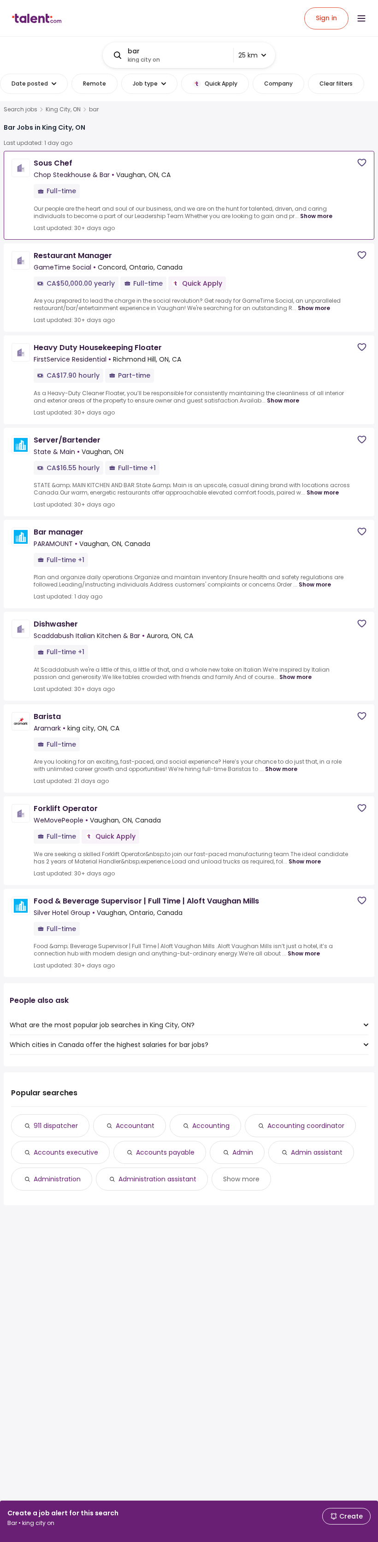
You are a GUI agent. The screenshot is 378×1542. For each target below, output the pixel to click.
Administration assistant (157, 1179)
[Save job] (361, 163)
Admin (242, 1152)
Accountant (135, 1125)
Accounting (211, 1125)
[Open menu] (361, 18)
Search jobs (20, 109)
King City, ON (63, 109)
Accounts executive (66, 1152)
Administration (57, 1179)
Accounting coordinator (305, 1125)
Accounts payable (165, 1152)
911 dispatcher (56, 1125)
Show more (316, 216)
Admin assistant (317, 1152)
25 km (248, 55)
